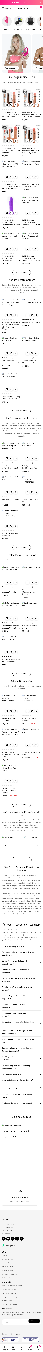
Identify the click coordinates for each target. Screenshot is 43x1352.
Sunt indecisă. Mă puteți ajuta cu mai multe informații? (17, 1032)
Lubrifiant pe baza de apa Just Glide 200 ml (11, 627)
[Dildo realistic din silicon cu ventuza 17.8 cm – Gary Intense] (11, 169)
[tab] (21, 947)
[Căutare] (36, 8)
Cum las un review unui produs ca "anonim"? (16, 1006)
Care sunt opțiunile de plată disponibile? (13, 997)
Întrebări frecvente (8, 1270)
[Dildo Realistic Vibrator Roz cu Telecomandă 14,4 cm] (31, 241)
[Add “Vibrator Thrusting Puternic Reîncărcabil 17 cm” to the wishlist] (11, 745)
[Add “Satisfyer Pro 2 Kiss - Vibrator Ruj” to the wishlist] (32, 492)
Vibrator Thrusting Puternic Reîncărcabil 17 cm (11, 754)
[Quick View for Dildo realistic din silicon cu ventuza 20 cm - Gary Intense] (36, 141)
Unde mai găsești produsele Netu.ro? (17, 1080)
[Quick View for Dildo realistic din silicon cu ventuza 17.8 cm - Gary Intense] (15, 177)
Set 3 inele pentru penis (29, 627)
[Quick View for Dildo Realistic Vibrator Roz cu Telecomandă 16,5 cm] (36, 213)
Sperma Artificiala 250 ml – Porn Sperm (11, 660)
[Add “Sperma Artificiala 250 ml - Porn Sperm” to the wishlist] (11, 652)
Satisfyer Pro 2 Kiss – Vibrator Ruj (31, 500)
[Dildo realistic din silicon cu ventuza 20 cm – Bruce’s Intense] (11, 97)
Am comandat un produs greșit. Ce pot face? (18, 1040)
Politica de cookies (9, 1293)
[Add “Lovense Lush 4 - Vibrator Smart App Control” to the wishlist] (11, 781)
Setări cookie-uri (8, 1278)
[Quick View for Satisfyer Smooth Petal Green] (15, 492)
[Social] (4, 1239)
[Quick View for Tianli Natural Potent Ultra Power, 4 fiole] (36, 353)
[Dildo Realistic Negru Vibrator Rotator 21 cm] (31, 169)
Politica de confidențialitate (12, 1286)
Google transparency (9, 1297)
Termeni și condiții (9, 1289)
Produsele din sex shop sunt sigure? (17, 1103)
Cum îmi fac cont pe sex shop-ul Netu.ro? (15, 1014)
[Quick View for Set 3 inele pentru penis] (36, 618)
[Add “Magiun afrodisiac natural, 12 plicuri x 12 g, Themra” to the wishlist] (11, 353)
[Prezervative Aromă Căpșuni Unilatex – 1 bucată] (31, 575)
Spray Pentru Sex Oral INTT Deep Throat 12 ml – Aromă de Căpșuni (11, 325)
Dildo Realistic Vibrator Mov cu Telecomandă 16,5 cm (11, 222)
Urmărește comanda (9, 1274)
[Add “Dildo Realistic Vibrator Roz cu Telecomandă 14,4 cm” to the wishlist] (32, 249)
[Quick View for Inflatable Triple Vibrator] (15, 711)
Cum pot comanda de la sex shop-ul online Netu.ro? (17, 962)
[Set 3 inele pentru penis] (31, 611)
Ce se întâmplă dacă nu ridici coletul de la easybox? (18, 979)
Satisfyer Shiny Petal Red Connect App (30, 467)
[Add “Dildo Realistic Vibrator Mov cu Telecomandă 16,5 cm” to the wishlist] (11, 213)
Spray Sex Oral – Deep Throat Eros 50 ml (11, 397)
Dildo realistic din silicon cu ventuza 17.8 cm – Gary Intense (11, 186)
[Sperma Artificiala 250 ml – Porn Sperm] (11, 645)
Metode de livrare (8, 1259)
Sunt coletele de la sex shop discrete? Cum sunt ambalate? (18, 1049)
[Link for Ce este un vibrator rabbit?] (12, 1125)
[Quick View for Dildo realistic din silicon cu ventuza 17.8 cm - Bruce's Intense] (36, 105)
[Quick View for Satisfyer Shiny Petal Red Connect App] (36, 458)
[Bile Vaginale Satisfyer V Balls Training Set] (11, 451)
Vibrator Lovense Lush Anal (31, 753)
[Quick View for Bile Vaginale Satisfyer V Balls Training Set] (15, 458)
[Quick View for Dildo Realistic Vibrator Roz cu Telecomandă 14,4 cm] (36, 249)
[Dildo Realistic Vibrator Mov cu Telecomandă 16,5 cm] (11, 205)
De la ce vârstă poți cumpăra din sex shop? (17, 1096)
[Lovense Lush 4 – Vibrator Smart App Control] (11, 773)
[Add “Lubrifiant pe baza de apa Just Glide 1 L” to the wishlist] (11, 582)
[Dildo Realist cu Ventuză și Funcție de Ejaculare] (11, 133)
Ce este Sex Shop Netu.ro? (13, 946)
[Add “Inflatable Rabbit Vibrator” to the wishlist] (32, 711)
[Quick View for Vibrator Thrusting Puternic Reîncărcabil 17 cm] (15, 745)
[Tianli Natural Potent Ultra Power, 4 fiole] (31, 346)
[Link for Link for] (33, 843)
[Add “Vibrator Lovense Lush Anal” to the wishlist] (32, 745)
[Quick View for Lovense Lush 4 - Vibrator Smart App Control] (15, 781)
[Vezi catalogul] (16, 53)
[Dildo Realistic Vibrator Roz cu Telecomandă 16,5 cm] (31, 205)
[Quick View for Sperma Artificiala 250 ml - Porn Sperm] (15, 652)
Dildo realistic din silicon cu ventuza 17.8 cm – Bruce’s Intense (31, 114)
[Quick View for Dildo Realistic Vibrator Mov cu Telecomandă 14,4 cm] (15, 249)
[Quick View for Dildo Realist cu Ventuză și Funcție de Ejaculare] (15, 141)
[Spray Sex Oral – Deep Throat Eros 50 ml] (11, 382)
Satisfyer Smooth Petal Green (11, 500)
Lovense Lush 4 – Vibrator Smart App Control (10, 790)
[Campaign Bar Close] (40, 2)
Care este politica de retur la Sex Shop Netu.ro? (18, 1023)
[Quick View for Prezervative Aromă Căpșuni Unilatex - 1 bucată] (36, 582)
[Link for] (11, 843)
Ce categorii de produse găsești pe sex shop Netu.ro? (18, 953)
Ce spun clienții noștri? (11, 1074)
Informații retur (7, 1267)
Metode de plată (8, 1263)
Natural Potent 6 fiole (31, 322)
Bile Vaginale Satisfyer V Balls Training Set (11, 467)
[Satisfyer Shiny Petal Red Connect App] (31, 451)
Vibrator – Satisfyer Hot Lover (10, 534)
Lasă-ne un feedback (9, 1304)
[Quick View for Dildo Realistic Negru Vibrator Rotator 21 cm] (36, 177)
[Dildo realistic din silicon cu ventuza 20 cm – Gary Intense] (31, 133)
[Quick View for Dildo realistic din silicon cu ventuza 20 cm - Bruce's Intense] (15, 105)
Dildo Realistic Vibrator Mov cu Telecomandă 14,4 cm (11, 258)
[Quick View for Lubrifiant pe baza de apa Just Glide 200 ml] (15, 618)
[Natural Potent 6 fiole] (31, 308)
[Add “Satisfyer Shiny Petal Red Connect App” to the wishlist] (32, 458)
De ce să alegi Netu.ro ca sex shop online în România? (16, 1067)
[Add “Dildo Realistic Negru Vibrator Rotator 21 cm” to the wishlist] (32, 177)
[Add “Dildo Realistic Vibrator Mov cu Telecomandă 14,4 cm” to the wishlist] (11, 249)
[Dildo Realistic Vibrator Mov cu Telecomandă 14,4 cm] (11, 241)
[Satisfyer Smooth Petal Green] (11, 485)
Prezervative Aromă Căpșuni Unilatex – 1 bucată (30, 592)
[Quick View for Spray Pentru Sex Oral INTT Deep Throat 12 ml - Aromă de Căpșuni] (15, 315)
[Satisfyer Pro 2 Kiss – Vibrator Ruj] (31, 485)
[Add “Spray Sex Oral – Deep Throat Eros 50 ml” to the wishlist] (11, 389)
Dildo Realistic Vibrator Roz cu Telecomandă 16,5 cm (31, 222)
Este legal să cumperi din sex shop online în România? (16, 1087)
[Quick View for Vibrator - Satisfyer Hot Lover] (15, 526)
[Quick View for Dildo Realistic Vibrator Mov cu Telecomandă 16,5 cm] (15, 213)
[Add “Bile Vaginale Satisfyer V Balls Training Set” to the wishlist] (11, 458)
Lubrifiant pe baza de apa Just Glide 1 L (10, 591)
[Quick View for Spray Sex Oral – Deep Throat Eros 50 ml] (15, 389)
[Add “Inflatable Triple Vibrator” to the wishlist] (11, 711)
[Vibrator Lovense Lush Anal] (31, 737)
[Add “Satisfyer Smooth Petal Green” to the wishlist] (11, 492)
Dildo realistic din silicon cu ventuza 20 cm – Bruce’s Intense (10, 114)
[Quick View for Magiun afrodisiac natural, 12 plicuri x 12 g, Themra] (15, 353)
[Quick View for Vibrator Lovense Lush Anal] (36, 745)
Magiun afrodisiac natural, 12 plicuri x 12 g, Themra (10, 363)
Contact (5, 1256)
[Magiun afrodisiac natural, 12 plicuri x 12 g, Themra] (11, 346)
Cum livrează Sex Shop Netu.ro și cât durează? (17, 988)
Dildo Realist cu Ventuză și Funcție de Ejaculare (11, 150)
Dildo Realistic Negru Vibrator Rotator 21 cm (31, 185)
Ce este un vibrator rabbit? (16, 1131)
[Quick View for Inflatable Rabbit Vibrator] (36, 711)
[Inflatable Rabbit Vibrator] (31, 704)
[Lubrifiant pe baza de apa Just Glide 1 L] (11, 575)
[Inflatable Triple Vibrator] (11, 704)
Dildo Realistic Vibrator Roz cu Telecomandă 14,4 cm (31, 258)
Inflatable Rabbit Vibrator (29, 719)
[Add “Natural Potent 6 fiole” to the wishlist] (32, 315)
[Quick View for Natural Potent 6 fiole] (36, 315)
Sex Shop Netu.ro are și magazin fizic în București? (18, 1058)
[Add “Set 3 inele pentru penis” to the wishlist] (32, 618)
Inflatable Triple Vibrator (8, 719)
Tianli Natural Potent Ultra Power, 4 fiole (30, 362)
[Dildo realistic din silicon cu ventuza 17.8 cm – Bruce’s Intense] (31, 97)
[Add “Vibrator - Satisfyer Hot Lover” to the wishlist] (11, 526)
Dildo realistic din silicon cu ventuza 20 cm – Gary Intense (31, 150)
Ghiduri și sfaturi (8, 1300)
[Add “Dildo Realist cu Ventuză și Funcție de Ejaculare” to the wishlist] (11, 141)
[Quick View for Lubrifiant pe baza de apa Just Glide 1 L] (15, 582)
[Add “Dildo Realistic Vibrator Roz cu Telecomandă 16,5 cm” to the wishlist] (32, 213)
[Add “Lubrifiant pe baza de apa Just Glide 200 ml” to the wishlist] (11, 618)
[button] (7, 105)
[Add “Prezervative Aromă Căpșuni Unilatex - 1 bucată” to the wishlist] (32, 582)
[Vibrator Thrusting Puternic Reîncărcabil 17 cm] (11, 737)
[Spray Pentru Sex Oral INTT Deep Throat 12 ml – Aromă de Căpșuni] (11, 308)
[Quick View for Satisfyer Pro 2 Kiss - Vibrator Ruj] (36, 492)
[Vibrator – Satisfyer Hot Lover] (11, 519)
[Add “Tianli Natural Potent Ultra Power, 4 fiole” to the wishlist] (32, 353)
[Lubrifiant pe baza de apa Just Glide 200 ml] (11, 611)
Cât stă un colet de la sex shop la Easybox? (15, 971)
